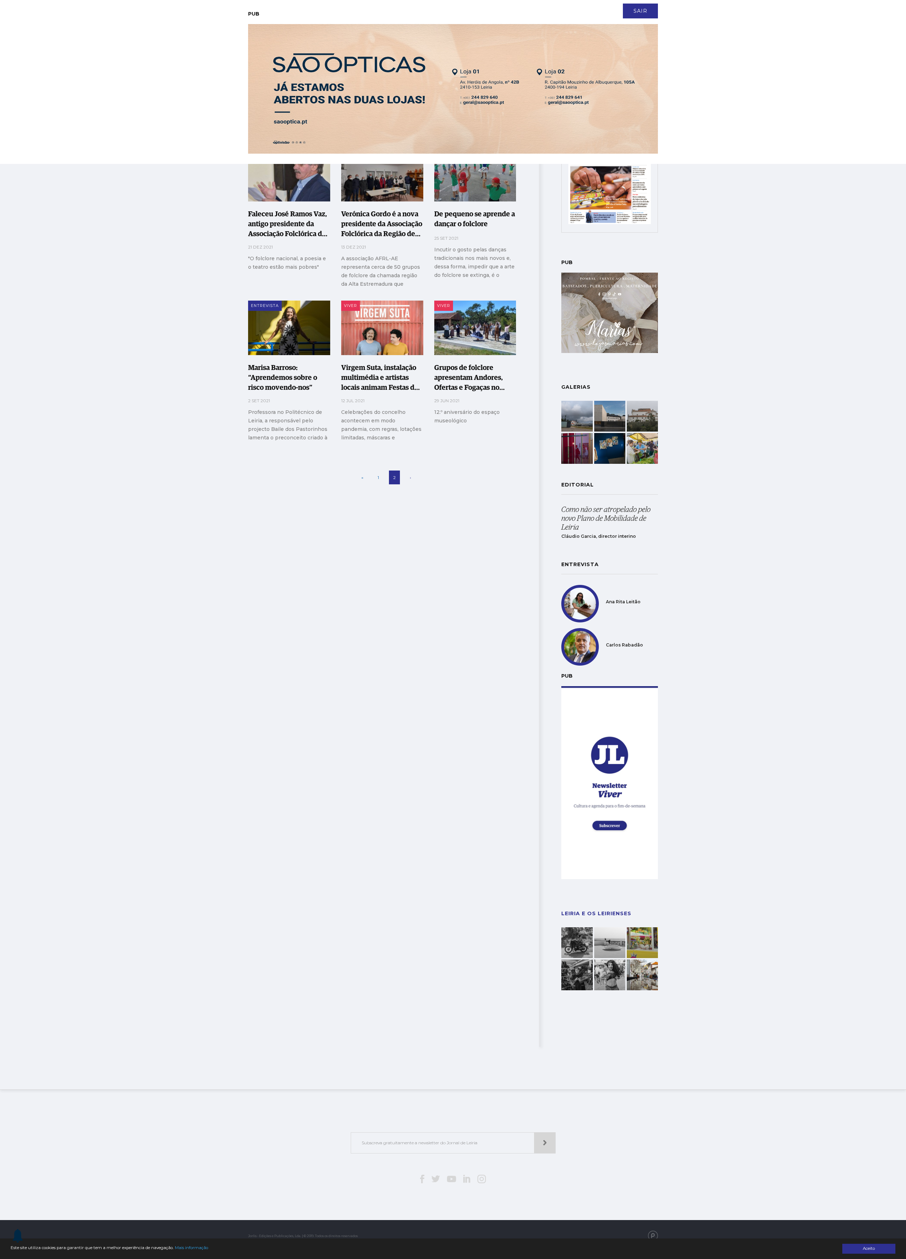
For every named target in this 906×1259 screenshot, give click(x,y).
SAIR (640, 11)
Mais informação (191, 1247)
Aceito (869, 1248)
